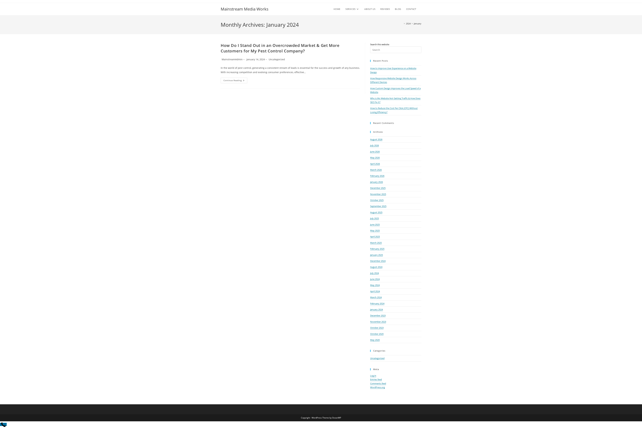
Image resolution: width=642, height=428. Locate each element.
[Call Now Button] (3, 424)
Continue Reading (235, 81)
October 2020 (377, 333)
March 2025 (376, 242)
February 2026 (377, 175)
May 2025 (375, 230)
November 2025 (378, 194)
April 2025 (375, 236)
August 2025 (376, 212)
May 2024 (375, 285)
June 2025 (375, 224)
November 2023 (378, 321)
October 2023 (377, 327)
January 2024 (376, 309)
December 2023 (378, 315)
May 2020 (375, 339)
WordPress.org (377, 387)
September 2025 (378, 206)
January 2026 (376, 181)
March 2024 (376, 297)
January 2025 (376, 254)
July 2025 (374, 218)
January (417, 23)
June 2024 (375, 279)
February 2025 (377, 248)
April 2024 (375, 291)
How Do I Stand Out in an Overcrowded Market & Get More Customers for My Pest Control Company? (280, 48)
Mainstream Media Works (244, 9)
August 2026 (376, 139)
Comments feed (378, 383)
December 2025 (378, 187)
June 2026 (375, 151)
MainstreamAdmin (232, 59)
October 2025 (377, 200)
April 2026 (375, 163)
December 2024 (378, 260)
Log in (373, 375)
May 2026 (375, 157)
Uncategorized (277, 59)
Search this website (379, 44)
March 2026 (376, 169)
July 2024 (374, 273)
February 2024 (377, 303)
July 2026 (374, 145)
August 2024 (376, 266)
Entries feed (376, 379)
